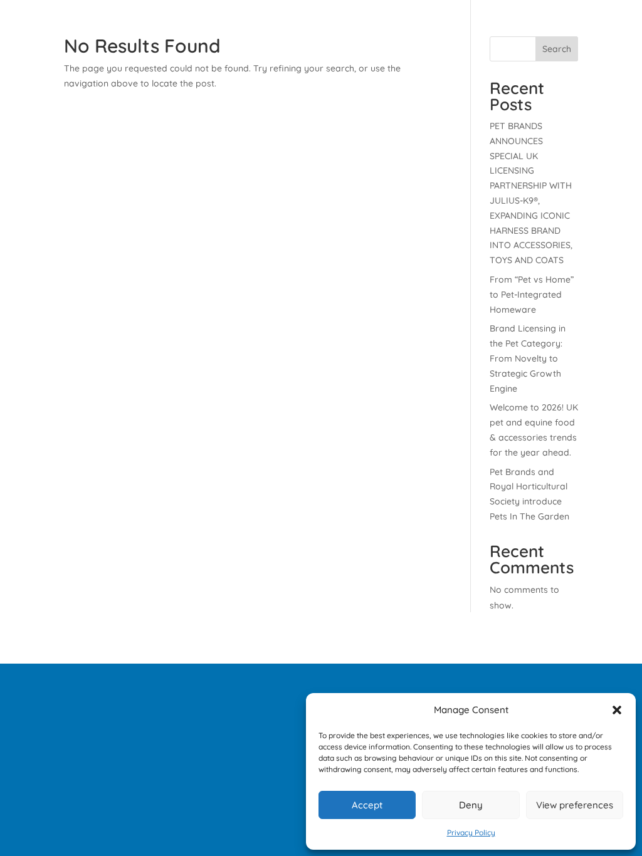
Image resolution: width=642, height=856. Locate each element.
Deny (471, 805)
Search (556, 49)
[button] (617, 710)
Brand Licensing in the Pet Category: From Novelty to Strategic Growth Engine (528, 358)
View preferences (574, 805)
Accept (367, 805)
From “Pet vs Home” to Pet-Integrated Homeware (532, 294)
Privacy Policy (471, 832)
